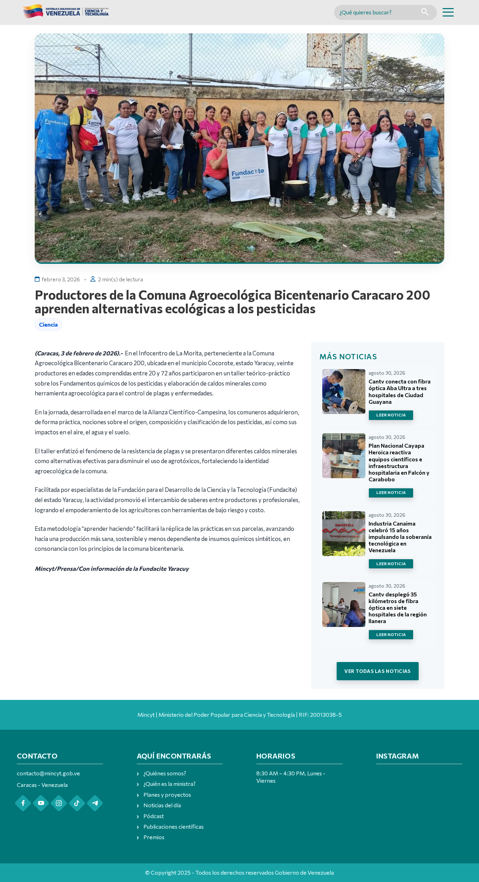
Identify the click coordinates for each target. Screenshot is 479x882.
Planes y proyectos (167, 794)
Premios (153, 837)
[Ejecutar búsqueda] (425, 12)
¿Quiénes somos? (164, 773)
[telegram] (95, 803)
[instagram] (59, 803)
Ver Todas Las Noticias (377, 671)
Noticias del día (162, 805)
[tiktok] (77, 803)
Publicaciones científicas (173, 826)
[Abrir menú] (448, 12)
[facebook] (23, 803)
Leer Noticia (391, 415)
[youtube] (41, 803)
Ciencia (48, 324)
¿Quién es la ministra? (169, 783)
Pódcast (153, 816)
